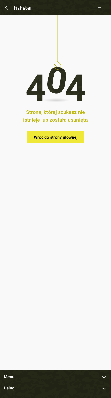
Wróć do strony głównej (55, 137)
